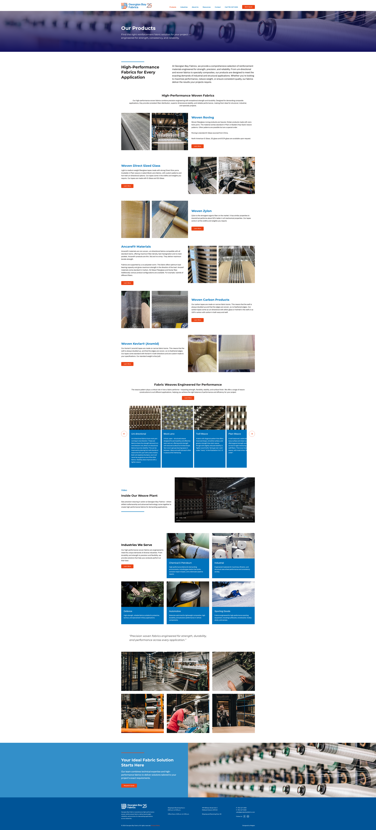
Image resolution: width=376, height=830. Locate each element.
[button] (124, 434)
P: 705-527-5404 (241, 808)
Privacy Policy (155, 825)
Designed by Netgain (248, 825)
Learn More (197, 146)
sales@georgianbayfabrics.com (245, 812)
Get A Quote (248, 7)
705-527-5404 (231, 7)
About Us (195, 7)
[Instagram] (248, 816)
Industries (184, 7)
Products (172, 7)
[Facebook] (244, 816)
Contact (218, 7)
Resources (207, 7)
